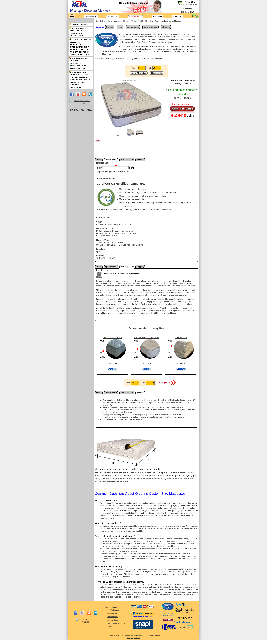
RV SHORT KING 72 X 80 (79, 52)
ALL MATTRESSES (79, 28)
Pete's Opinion (127, 159)
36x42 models (182, 97)
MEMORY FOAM (76, 33)
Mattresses (113, 16)
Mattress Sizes (112, 620)
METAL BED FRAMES (79, 72)
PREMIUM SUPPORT (77, 82)
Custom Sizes (135, 16)
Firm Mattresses (113, 610)
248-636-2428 (188, 12)
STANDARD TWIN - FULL (79, 77)
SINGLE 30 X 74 (76, 42)
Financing (157, 16)
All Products (91, 16)
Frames (109, 626)
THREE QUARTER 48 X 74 (80, 47)
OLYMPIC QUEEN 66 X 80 (79, 54)
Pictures (109, 27)
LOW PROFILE (75, 85)
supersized (171, 528)
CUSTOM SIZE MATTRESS (81, 39)
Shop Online (100, 21)
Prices (98, 159)
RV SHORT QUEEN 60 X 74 (80, 49)
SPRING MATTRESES (78, 31)
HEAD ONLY (74, 61)
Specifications (133, 27)
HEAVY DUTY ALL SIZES (79, 75)
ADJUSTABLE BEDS (79, 58)
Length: (149, 68)
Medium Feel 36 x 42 (139, 21)
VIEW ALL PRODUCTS (80, 24)
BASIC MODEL (75, 63)
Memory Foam (112, 617)
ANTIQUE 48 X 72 (76, 44)
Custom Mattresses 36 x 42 (118, 21)
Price (120, 27)
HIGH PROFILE (75, 87)
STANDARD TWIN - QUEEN (80, 80)
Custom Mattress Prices (116, 623)
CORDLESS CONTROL (78, 66)
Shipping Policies (135, 419)
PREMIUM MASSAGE (78, 68)
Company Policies (133, 638)
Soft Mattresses (113, 613)
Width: (135, 68)
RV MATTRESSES (76, 35)
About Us (177, 16)
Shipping (166, 27)
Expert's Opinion (150, 27)
